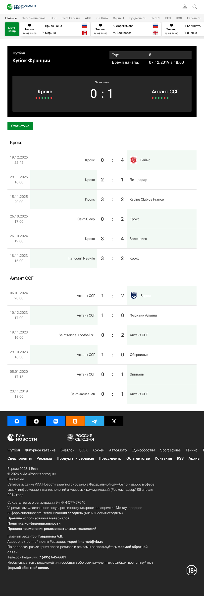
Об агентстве (138, 458)
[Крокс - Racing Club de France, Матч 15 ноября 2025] (45, 98)
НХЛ (179, 18)
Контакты (163, 458)
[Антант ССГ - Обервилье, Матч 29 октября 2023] (161, 98)
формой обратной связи (27, 568)
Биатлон (67, 450)
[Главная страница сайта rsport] (32, 7)
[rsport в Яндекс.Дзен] (36, 421)
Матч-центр (12, 29)
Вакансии (15, 479)
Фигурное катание (40, 450)
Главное (11, 18)
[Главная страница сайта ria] (8, 7)
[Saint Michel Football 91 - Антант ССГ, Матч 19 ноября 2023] (158, 98)
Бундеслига (137, 18)
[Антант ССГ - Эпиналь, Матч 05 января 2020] (164, 98)
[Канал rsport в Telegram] (94, 421)
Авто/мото (118, 450)
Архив (194, 458)
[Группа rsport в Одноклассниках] (75, 421)
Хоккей (98, 450)
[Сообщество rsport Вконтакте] (55, 421)
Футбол (18, 53)
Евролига (194, 18)
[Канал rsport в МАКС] (16, 421)
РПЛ (53, 18)
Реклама (44, 458)
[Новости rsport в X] (113, 421)
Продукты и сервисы (75, 458)
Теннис (192, 450)
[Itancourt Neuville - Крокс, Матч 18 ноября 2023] (36, 98)
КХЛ (168, 18)
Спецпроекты (19, 458)
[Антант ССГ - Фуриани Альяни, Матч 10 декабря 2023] (155, 98)
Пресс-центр (110, 458)
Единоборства (143, 450)
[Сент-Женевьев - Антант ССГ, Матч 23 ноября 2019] (167, 98)
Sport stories (170, 450)
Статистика (20, 126)
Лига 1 (155, 18)
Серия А (118, 18)
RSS (180, 458)
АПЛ (88, 18)
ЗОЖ (83, 450)
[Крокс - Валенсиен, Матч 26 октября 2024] (39, 98)
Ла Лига (102, 18)
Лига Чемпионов (34, 18)
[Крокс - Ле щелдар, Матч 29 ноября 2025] (48, 98)
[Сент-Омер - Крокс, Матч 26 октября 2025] (42, 98)
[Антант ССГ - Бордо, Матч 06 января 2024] (152, 98)
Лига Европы (70, 18)
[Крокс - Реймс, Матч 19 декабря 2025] (51, 98)
